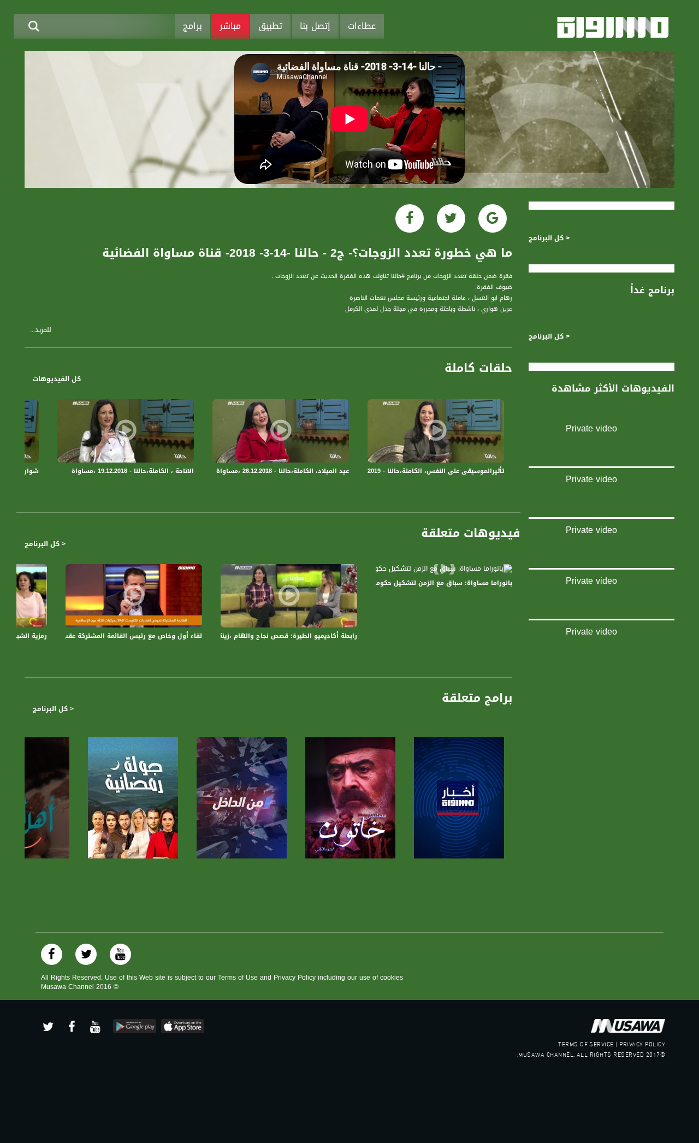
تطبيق (270, 25)
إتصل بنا (315, 25)
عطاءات (362, 25)
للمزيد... (40, 330)
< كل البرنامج (45, 544)
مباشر (230, 25)
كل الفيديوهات (57, 379)
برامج (192, 25)
